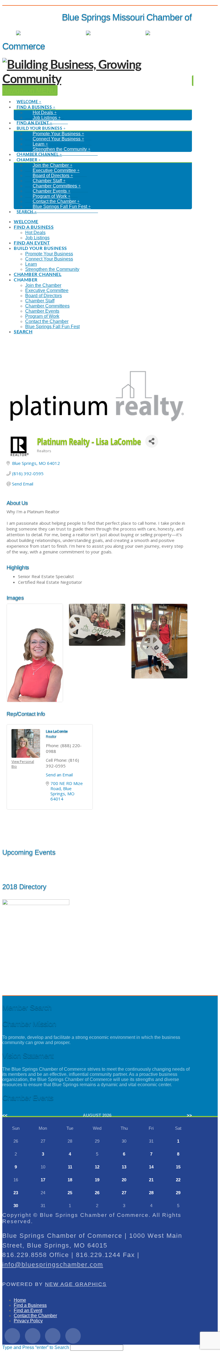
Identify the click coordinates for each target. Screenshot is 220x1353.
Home (20, 1300)
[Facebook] (12, 1336)
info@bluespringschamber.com (52, 1264)
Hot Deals (182, 33)
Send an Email (59, 775)
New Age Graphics (76, 1284)
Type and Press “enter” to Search (35, 1347)
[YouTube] (73, 1336)
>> (189, 1115)
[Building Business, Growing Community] (97, 79)
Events (133, 33)
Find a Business (30, 1305)
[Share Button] (151, 441)
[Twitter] (32, 1336)
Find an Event (28, 1310)
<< (4, 1115)
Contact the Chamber (35, 1315)
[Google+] (52, 1336)
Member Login (65, 33)
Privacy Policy (28, 1320)
